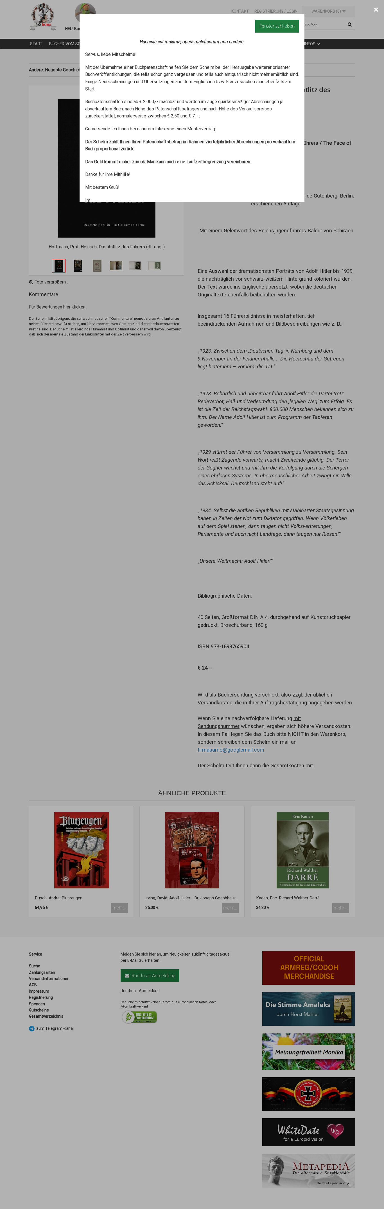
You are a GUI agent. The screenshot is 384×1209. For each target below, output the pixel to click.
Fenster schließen (277, 26)
